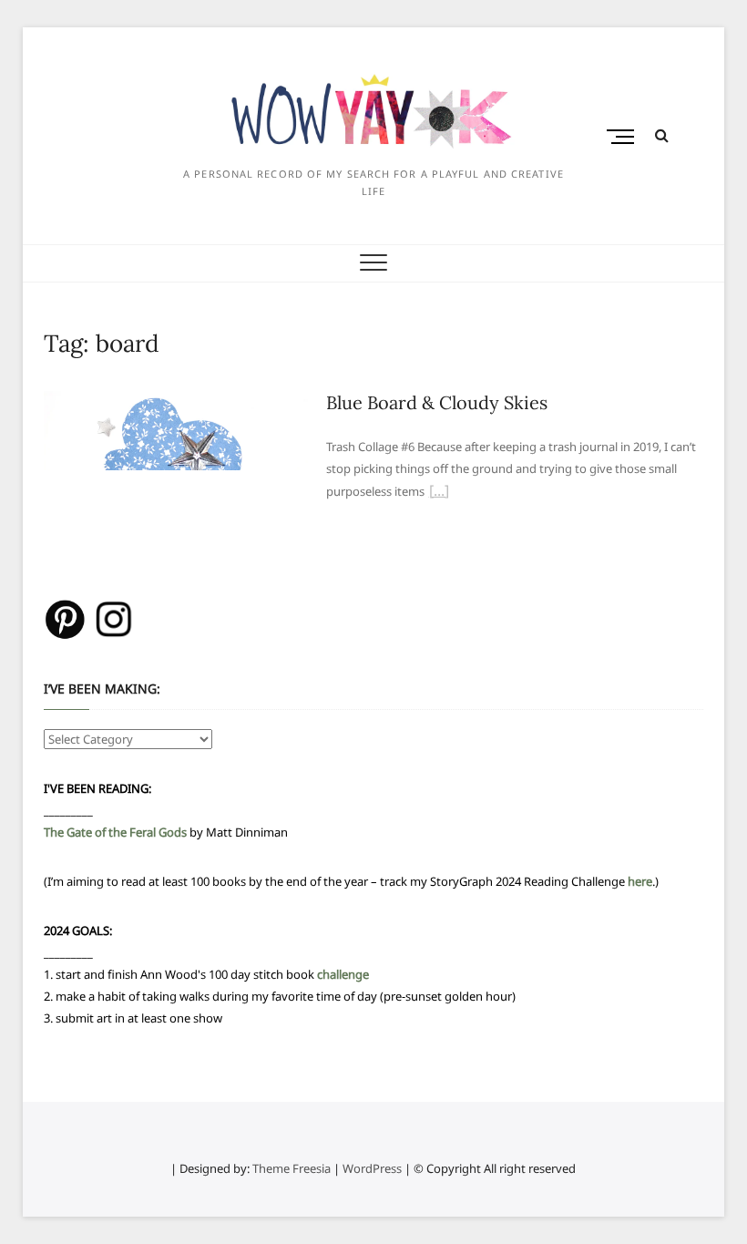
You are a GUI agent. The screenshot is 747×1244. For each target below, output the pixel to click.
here (640, 881)
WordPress (372, 1168)
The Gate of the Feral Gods (115, 832)
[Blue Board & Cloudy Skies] (176, 402)
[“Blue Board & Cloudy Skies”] (439, 493)
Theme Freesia (291, 1168)
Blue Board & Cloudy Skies (436, 402)
